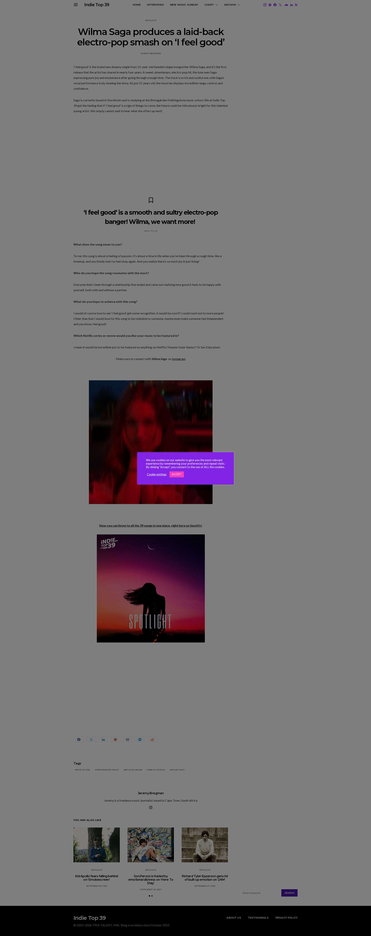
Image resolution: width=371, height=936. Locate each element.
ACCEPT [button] (177, 474)
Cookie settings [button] (157, 474)
